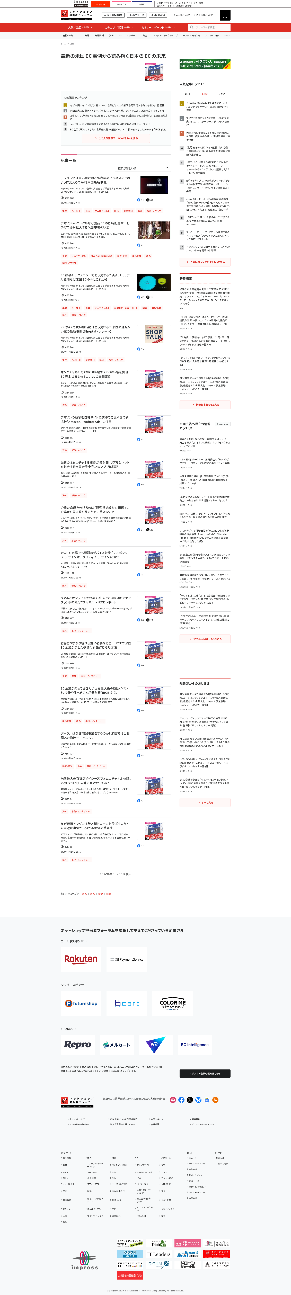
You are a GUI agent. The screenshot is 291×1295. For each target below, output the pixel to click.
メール (65, 1172)
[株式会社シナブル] (195, 1045)
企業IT (160, 3)
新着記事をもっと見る (207, 404)
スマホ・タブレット (95, 1183)
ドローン (171, 6)
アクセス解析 (167, 1178)
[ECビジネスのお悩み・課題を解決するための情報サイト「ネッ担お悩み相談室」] (130, 1277)
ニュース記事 (222, 1163)
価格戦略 (67, 1200)
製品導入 (142, 4)
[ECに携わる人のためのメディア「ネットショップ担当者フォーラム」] (216, 1255)
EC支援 (188, 6)
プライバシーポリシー (79, 1124)
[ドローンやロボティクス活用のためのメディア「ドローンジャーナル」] (187, 1266)
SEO (163, 1165)
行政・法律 (141, 1216)
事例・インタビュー (197, 1186)
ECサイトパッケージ (145, 1209)
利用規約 (196, 1119)
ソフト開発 (168, 3)
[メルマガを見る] (173, 1100)
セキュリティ (68, 1208)
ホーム (63, 43)
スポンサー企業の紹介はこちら (205, 1073)
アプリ (164, 1172)
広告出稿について (204, 15)
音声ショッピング (144, 1172)
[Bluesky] (198, 1100)
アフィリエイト (212, 35)
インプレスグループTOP (203, 1124)
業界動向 (116, 1216)
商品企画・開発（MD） (144, 1200)
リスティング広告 (191, 35)
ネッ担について (183, 15)
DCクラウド (187, 3)
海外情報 (99, 35)
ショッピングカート (169, 1208)
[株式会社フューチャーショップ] (81, 1003)
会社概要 (155, 1124)
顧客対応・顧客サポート (95, 1200)
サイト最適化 (69, 1183)
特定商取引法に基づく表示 (122, 1124)
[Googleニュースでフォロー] (207, 1100)
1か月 (222, 93)
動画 (89, 1191)
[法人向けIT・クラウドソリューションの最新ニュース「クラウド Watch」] (130, 1255)
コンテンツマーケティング (165, 35)
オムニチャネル (94, 1208)
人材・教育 (166, 1200)
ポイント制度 (142, 1183)
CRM (114, 1178)
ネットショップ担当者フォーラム (76, 15)
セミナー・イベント (197, 1163)
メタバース (132, 35)
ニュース (193, 1157)
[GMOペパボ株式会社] (172, 1003)
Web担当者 (121, 4)
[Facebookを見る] (181, 1100)
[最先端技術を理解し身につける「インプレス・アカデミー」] (216, 1266)
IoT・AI (178, 3)
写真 (65, 1191)
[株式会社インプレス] (85, 1260)
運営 (100, 894)
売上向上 (67, 1178)
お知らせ (193, 1169)
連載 (72, 43)
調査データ (194, 1180)
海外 (87, 35)
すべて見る (207, 802)
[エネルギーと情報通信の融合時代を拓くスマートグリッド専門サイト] (187, 1255)
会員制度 (91, 1178)
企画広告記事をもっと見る (207, 638)
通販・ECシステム (95, 1216)
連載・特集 (68, 35)
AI (120, 35)
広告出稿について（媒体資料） (123, 1119)
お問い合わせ (157, 1119)
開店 (108, 894)
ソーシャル (92, 1172)
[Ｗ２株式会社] (156, 1045)
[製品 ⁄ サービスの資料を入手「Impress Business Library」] (130, 1266)
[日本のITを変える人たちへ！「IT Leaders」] (159, 1255)
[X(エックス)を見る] (190, 1100)
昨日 (187, 93)
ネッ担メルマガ (158, 15)
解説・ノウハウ (195, 1175)
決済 (65, 1216)
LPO (139, 1178)
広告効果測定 (118, 1191)
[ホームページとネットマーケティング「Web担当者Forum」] (187, 1245)
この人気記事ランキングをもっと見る (118, 138)
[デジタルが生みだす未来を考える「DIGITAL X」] (159, 1266)
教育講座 (180, 6)
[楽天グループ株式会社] (81, 959)
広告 (114, 1172)
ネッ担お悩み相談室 (113, 15)
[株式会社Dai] (127, 1003)
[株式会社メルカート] (117, 1045)
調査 (163, 1216)
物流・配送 (116, 1200)
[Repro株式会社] (78, 1045)
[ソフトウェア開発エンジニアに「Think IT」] (159, 1245)
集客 (145, 35)
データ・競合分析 (119, 1183)
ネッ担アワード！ (136, 15)
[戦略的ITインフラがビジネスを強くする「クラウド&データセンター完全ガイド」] (130, 1245)
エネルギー (161, 6)
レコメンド (166, 1183)
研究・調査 (198, 3)
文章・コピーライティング (144, 1191)
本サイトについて (77, 1119)
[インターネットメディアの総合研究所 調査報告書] (216, 1245)
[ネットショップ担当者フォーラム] (77, 1105)
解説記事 (220, 1157)
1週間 (205, 93)
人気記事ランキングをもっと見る (207, 262)
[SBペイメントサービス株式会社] (127, 959)
